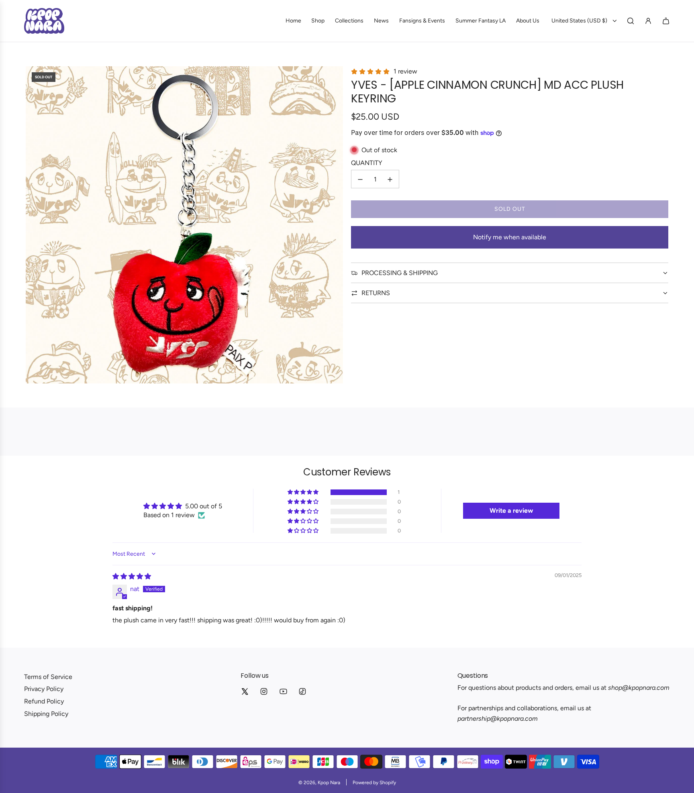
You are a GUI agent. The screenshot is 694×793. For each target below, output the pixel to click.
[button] (304, 492)
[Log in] (648, 21)
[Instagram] (264, 691)
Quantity (366, 163)
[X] (244, 691)
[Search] (630, 21)
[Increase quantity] (390, 179)
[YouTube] (283, 691)
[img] (131, 576)
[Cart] (666, 21)
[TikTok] (302, 691)
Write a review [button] (511, 510)
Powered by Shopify (374, 782)
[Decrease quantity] (360, 179)
